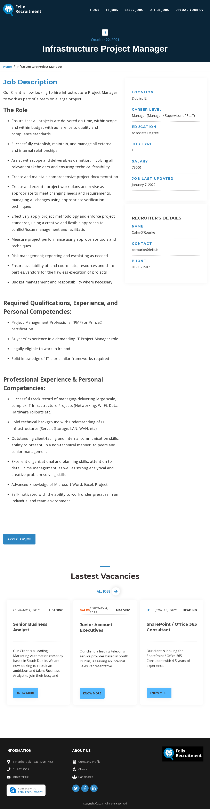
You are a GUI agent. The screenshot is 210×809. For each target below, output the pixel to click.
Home (95, 10)
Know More (25, 693)
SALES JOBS (134, 10)
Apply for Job (19, 539)
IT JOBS (112, 10)
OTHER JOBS (159, 10)
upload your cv (189, 10)
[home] (22, 9)
